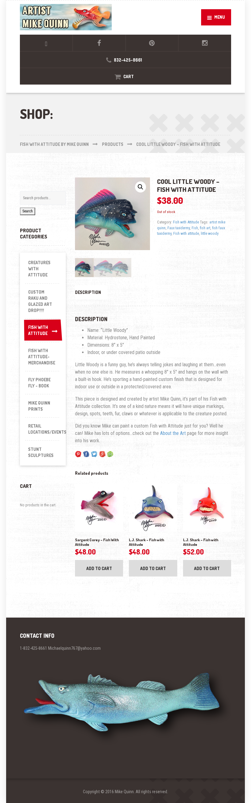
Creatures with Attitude (39, 268)
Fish (195, 228)
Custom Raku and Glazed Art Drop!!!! (40, 301)
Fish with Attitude (186, 222)
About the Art (173, 433)
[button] (140, 186)
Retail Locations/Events (44, 429)
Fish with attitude (186, 233)
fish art (205, 228)
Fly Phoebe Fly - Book (39, 382)
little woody (210, 233)
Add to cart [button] (99, 568)
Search (27, 211)
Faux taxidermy (178, 228)
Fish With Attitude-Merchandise (41, 356)
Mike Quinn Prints (39, 406)
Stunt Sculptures (41, 452)
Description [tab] (88, 292)
